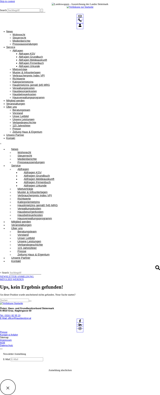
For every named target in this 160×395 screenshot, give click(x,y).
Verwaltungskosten (23, 88)
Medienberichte (21, 40)
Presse (16, 128)
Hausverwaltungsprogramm (28, 97)
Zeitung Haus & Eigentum (27, 131)
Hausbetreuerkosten (24, 94)
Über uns (11, 106)
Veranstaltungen (15, 103)
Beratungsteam (21, 110)
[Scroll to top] (1, 348)
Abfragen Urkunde (29, 66)
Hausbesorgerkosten (24, 91)
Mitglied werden (15, 100)
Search (3, 10)
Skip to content (7, 1)
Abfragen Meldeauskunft (33, 59)
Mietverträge (19, 69)
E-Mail (7, 359)
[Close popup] (8, 387)
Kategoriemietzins (22, 81)
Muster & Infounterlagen (26, 72)
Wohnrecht (18, 34)
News (9, 31)
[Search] (41, 10)
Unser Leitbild (20, 116)
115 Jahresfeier (21, 125)
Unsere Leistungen (23, 119)
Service (10, 47)
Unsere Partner (15, 135)
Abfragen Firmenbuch (31, 63)
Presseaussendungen (25, 44)
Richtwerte (18, 78)
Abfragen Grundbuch (31, 56)
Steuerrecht (19, 37)
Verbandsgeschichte (24, 122)
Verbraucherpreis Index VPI (28, 75)
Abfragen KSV (27, 53)
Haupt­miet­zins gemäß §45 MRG (31, 85)
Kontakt (10, 138)
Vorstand (17, 113)
